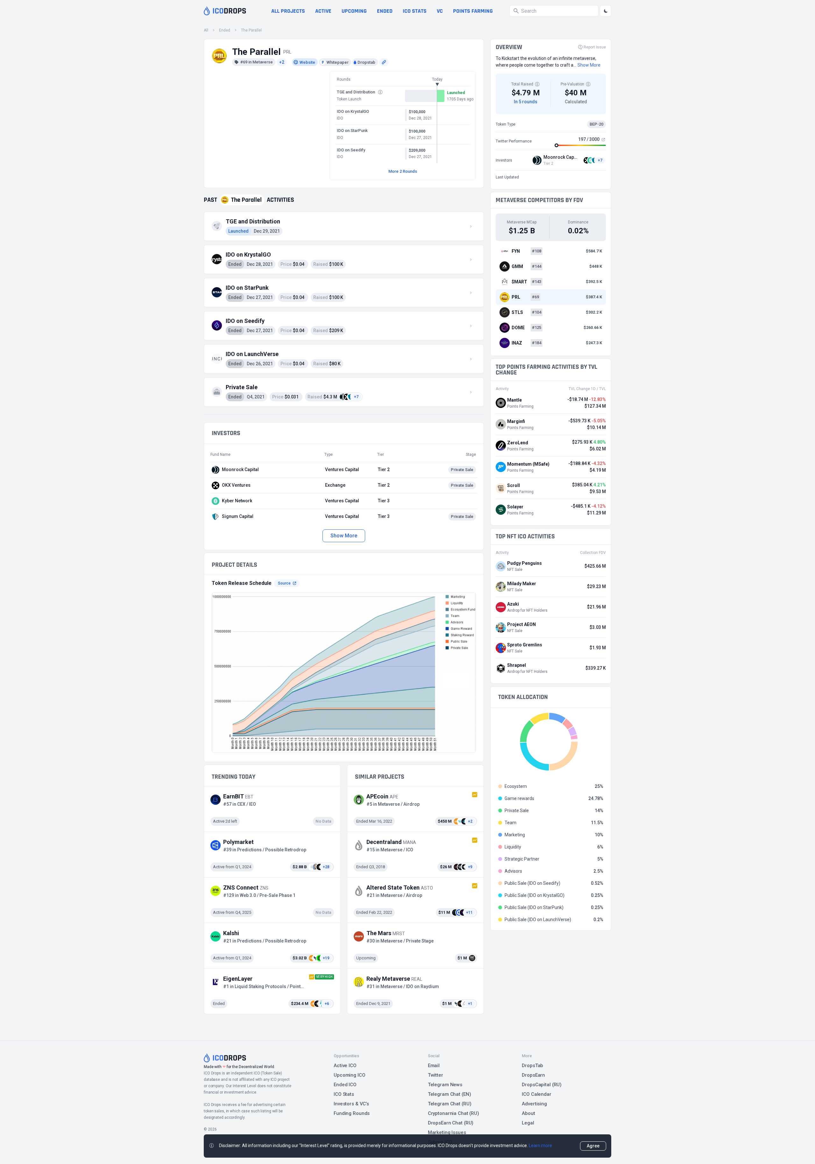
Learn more (540, 1145)
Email (434, 1065)
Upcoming (354, 11)
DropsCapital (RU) (542, 1085)
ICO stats (415, 11)
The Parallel (251, 30)
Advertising (534, 1104)
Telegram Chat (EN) (449, 1094)
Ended (385, 11)
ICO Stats (344, 1094)
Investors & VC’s (351, 1104)
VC (440, 11)
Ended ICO (345, 1085)
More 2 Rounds (402, 171)
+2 (281, 62)
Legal (528, 1123)
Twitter (435, 1075)
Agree (593, 1145)
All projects (288, 11)
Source (284, 583)
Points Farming (473, 11)
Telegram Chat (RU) (449, 1104)
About (528, 1113)
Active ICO (345, 1065)
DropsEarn (533, 1075)
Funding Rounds (352, 1113)
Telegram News (445, 1085)
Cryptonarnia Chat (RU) (453, 1113)
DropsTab (532, 1065)
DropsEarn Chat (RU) (451, 1123)
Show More (343, 536)
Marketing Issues (447, 1132)
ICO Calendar (536, 1094)
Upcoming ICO (349, 1075)
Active (323, 11)
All (206, 30)
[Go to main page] (225, 10)
